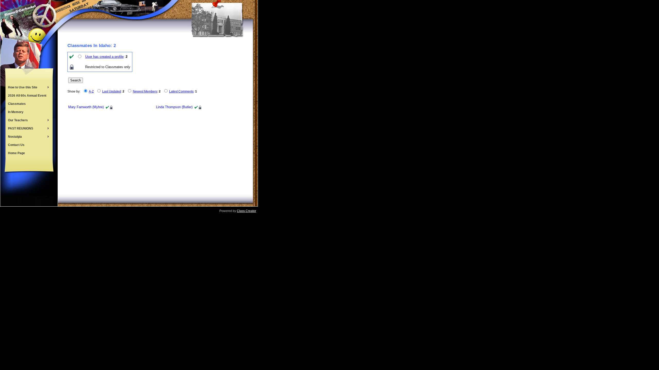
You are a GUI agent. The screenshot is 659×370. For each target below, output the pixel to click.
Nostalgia (13, 137)
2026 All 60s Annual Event (27, 95)
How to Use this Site (21, 88)
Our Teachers (16, 120)
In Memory (15, 112)
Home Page (16, 153)
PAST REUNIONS (19, 129)
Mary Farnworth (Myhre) (86, 107)
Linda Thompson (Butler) (174, 107)
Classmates (17, 104)
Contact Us (16, 145)
